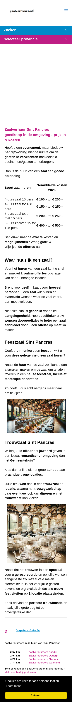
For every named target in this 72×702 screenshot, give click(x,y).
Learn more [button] (13, 685)
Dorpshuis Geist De (28, 630)
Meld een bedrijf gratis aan (20, 672)
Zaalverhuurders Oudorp (43, 655)
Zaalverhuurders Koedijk (43, 652)
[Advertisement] (36, 84)
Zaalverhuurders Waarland (44, 662)
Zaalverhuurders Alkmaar (43, 659)
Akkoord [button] (36, 695)
